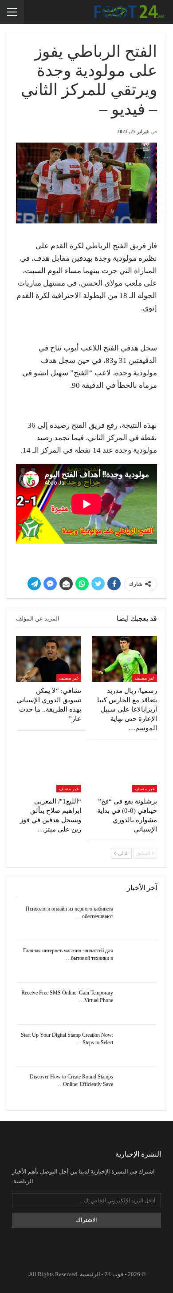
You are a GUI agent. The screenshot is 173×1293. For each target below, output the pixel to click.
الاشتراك (86, 1220)
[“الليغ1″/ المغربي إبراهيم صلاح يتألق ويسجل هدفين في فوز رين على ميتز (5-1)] (48, 769)
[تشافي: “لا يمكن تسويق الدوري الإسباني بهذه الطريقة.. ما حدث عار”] (48, 659)
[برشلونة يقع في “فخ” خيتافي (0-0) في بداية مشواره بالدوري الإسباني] (124, 769)
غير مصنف (144, 678)
